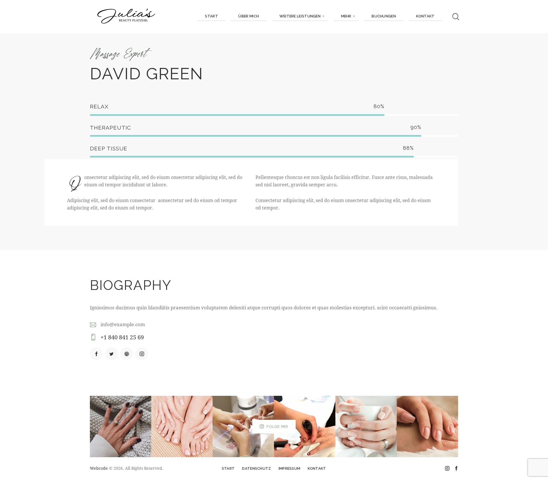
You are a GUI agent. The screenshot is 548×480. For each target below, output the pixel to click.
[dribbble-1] (126, 353)
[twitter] (111, 353)
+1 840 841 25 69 (122, 337)
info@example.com (122, 324)
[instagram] (141, 353)
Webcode (99, 468)
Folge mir (277, 426)
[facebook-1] (96, 353)
